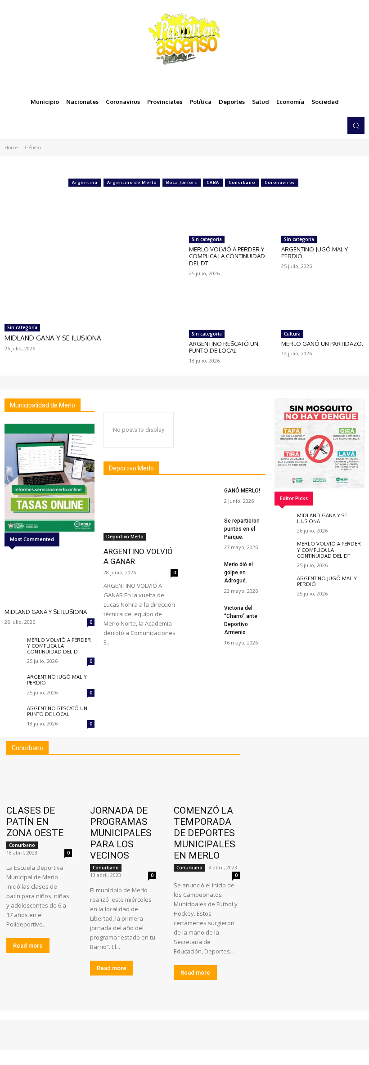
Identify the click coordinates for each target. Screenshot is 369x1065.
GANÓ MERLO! (242, 491)
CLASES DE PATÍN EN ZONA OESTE (34, 821)
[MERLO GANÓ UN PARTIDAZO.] (322, 307)
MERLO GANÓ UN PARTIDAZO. (322, 343)
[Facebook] (298, 125)
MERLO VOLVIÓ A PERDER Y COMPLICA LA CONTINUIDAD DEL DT (227, 256)
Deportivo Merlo (125, 536)
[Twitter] (324, 125)
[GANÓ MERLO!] (204, 496)
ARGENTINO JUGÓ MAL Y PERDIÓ (314, 253)
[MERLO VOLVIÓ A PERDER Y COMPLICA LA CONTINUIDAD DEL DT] (230, 212)
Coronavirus (280, 182)
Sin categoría (22, 327)
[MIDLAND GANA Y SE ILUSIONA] (92, 255)
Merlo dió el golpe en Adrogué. (238, 572)
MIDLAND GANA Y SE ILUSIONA (52, 338)
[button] (355, 125)
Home (11, 147)
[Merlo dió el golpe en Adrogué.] (204, 569)
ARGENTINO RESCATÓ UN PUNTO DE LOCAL (223, 347)
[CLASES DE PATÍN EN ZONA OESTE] (39, 782)
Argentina (85, 182)
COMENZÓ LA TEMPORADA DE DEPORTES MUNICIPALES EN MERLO (204, 833)
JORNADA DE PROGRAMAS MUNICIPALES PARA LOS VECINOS (121, 833)
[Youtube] (336, 125)
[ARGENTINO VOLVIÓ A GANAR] (141, 514)
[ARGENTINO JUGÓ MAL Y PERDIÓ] (322, 212)
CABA (213, 182)
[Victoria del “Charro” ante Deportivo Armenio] (204, 613)
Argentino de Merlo (132, 182)
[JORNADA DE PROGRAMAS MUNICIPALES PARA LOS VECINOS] (123, 782)
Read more (28, 945)
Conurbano (242, 182)
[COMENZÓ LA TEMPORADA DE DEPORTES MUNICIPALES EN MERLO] (206, 782)
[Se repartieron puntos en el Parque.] (204, 526)
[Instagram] (311, 125)
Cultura (292, 334)
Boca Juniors (181, 182)
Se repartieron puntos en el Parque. (242, 529)
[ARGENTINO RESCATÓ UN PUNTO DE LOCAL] (230, 307)
